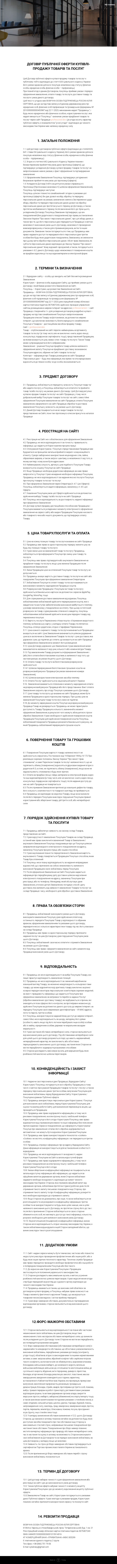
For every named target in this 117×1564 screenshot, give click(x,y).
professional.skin (58, 542)
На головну (110, 5)
